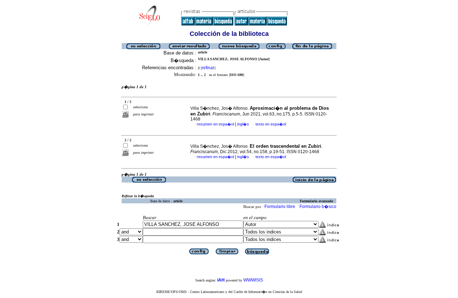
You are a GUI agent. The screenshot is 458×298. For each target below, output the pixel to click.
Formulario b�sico (317, 206)
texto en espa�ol (270, 124)
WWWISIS (253, 280)
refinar (208, 67)
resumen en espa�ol (215, 124)
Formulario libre (279, 206)
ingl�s (243, 124)
